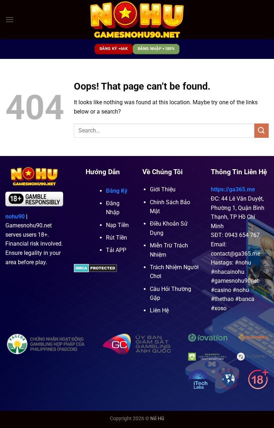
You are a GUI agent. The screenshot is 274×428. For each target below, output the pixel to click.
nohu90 (15, 216)
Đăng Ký (116, 190)
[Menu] (9, 19)
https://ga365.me (233, 189)
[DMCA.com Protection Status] (95, 268)
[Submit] (261, 130)
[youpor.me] (137, 19)
